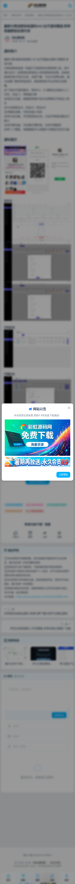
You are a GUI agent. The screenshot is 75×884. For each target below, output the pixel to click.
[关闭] (69, 408)
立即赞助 (63, 474)
